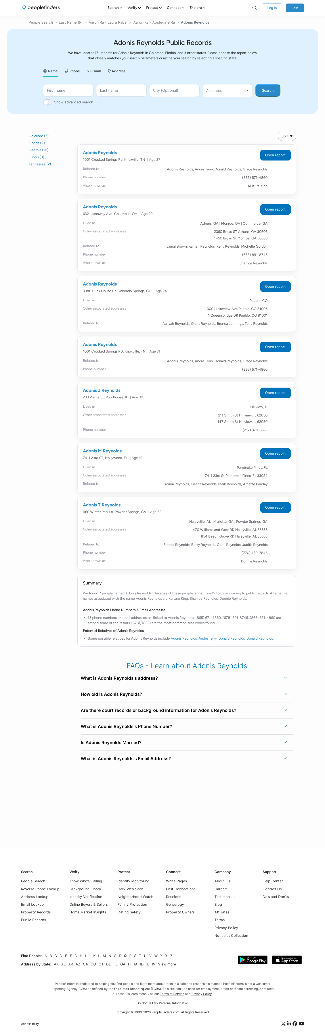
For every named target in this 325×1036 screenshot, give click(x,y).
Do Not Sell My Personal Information (163, 1003)
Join (295, 8)
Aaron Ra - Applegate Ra (154, 22)
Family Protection (132, 904)
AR (70, 964)
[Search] (254, 7)
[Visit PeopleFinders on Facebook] (295, 1024)
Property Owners (180, 912)
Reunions (173, 896)
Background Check (85, 889)
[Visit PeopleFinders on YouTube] (301, 1024)
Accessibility (30, 1024)
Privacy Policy (226, 927)
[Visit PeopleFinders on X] (284, 1024)
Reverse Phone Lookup (40, 889)
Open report (275, 155)
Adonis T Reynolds (101, 505)
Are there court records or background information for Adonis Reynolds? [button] (158, 710)
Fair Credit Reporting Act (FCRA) (137, 989)
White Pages (176, 881)
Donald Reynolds (231, 638)
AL (63, 964)
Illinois (36, 157)
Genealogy (175, 904)
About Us (222, 881)
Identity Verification (85, 896)
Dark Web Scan (130, 889)
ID (142, 964)
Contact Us (272, 889)
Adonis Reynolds (100, 152)
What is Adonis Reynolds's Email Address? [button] (126, 758)
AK (56, 964)
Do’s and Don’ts (276, 896)
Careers (221, 889)
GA (122, 964)
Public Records (33, 920)
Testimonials (224, 896)
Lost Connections (180, 889)
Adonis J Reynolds (101, 390)
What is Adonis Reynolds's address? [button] (119, 678)
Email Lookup (32, 904)
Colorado (39, 136)
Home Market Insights (87, 912)
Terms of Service (172, 994)
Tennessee (40, 164)
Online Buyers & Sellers (88, 904)
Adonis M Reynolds (102, 451)
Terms (219, 920)
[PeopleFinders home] (41, 8)
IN (153, 964)
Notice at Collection (231, 935)
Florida (37, 143)
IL (147, 964)
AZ (78, 964)
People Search (41, 22)
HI (130, 964)
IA (136, 964)
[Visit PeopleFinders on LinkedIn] (289, 1024)
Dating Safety (129, 912)
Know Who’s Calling (85, 881)
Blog (218, 904)
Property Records (36, 912)
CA (85, 964)
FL (116, 964)
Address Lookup (34, 896)
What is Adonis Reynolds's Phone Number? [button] (126, 726)
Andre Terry (208, 638)
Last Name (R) (71, 22)
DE (108, 964)
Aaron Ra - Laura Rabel (108, 22)
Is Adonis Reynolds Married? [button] (111, 742)
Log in (272, 8)
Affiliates (221, 912)
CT (101, 964)
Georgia (38, 150)
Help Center (273, 881)
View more (167, 964)
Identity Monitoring (133, 881)
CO (93, 964)
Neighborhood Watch (135, 896)
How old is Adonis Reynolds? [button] (111, 694)
